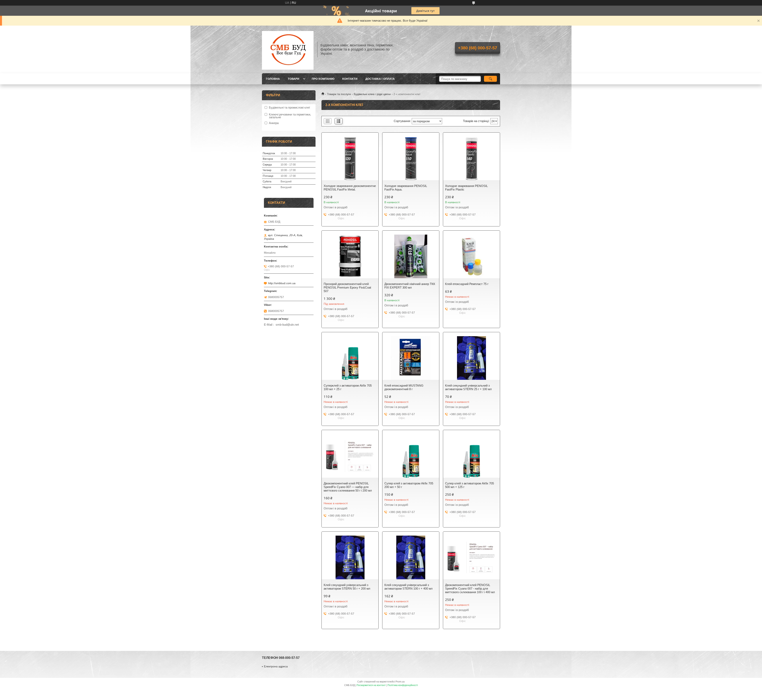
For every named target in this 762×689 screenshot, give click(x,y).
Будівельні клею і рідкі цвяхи (372, 94)
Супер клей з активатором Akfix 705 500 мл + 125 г (469, 485)
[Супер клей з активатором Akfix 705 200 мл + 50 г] (410, 456)
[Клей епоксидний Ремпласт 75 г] (471, 256)
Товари (293, 78)
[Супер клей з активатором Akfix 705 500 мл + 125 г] (471, 456)
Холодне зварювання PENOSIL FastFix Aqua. (405, 187)
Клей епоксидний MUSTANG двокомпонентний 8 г (403, 387)
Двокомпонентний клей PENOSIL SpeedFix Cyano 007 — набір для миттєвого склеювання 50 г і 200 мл (348, 487)
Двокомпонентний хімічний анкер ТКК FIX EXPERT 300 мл (409, 285)
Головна (273, 78)
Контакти (349, 78)
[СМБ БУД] (288, 49)
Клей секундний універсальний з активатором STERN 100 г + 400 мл (408, 586)
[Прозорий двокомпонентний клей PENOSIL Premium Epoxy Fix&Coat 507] (350, 256)
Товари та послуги (339, 94)
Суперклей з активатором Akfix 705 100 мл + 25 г (348, 387)
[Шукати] (490, 79)
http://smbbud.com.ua (281, 283)
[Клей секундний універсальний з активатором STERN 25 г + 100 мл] (471, 358)
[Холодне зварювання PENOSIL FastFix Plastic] (471, 158)
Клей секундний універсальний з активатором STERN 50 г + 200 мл (347, 586)
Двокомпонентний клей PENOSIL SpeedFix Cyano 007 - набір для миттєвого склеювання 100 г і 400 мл (470, 588)
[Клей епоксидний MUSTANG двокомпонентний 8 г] (410, 358)
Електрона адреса (276, 666)
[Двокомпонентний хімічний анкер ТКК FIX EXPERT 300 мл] (410, 256)
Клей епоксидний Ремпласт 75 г (466, 284)
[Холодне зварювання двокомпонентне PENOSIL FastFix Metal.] (350, 158)
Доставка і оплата (380, 78)
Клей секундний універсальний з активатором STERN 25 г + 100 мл (468, 387)
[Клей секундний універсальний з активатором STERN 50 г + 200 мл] (350, 557)
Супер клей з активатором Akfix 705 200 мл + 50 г (408, 485)
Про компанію (323, 78)
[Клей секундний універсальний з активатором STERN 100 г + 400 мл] (410, 557)
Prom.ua (400, 681)
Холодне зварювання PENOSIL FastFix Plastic (466, 187)
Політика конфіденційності (403, 685)
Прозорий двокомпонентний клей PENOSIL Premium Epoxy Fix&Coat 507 (347, 287)
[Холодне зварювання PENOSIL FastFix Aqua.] (410, 158)
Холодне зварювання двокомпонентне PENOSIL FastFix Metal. (350, 187)
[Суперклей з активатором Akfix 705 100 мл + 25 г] (350, 358)
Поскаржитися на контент (371, 685)
